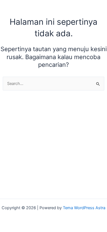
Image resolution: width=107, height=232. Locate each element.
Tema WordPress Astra (84, 207)
